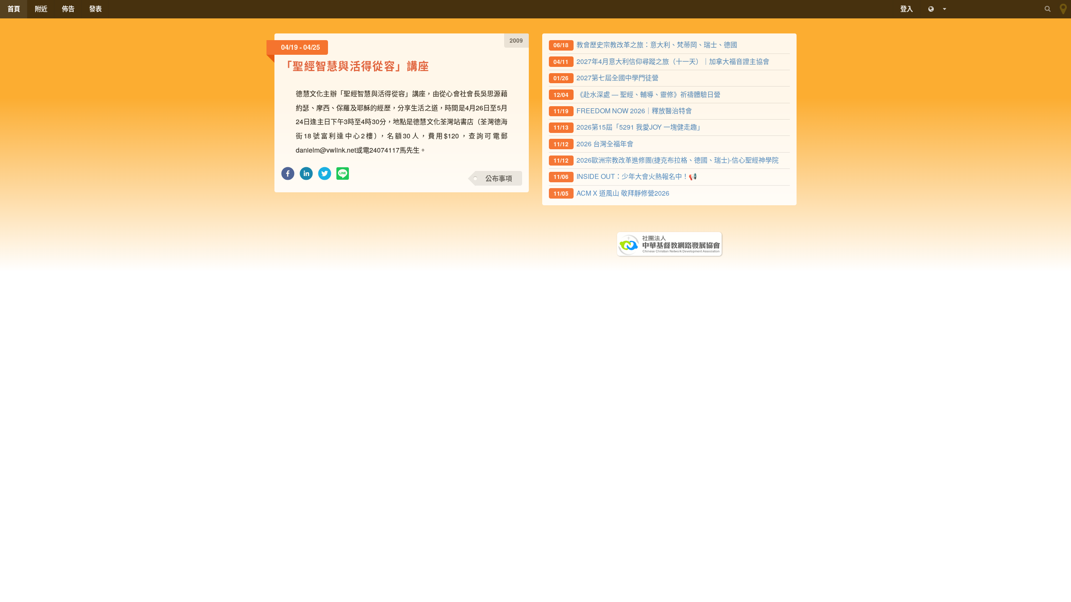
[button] (288, 176)
